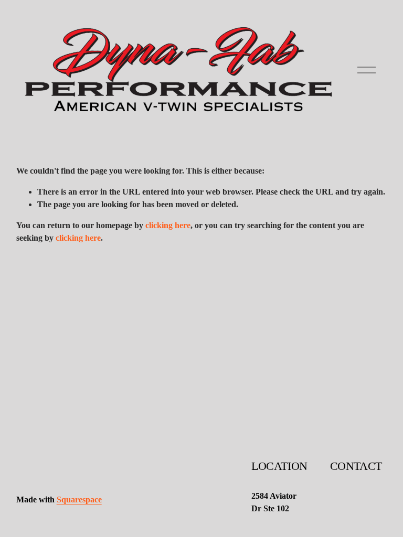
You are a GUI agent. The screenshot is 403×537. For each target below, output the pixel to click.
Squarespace (79, 499)
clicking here (167, 225)
